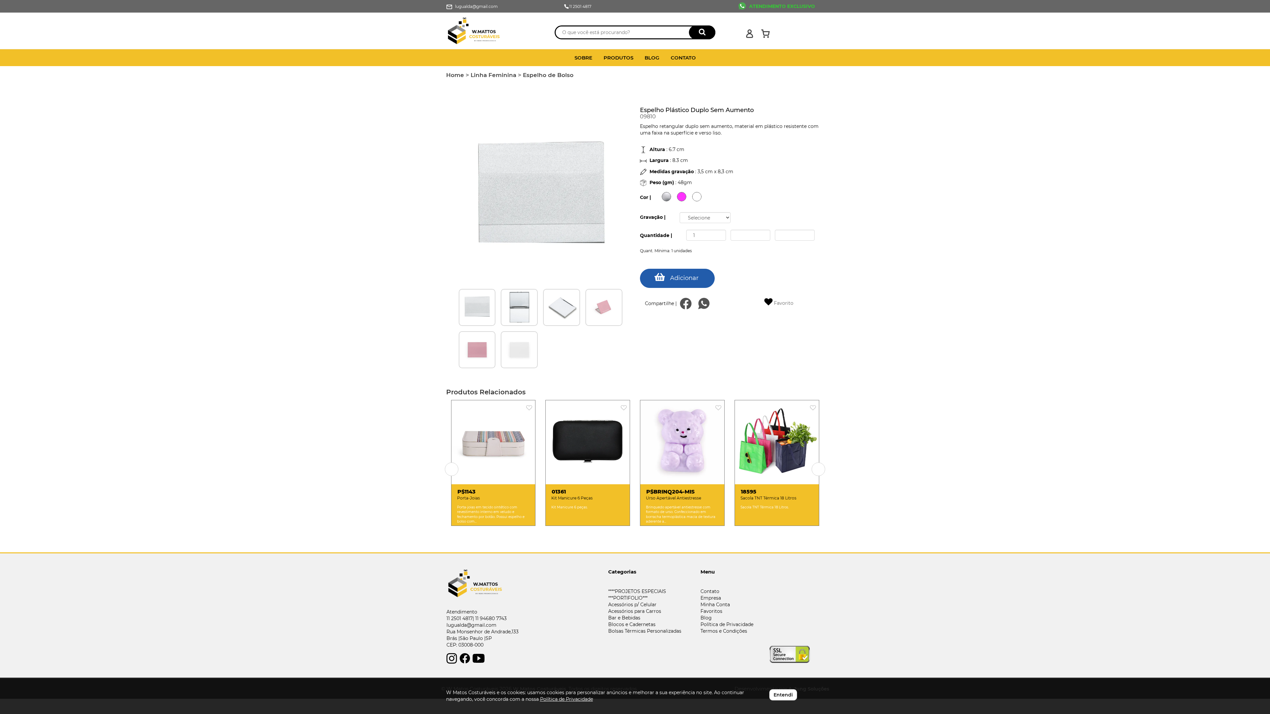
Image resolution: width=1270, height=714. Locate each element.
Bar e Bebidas (624, 618)
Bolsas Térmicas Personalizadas (644, 631)
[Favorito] (530, 408)
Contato (709, 591)
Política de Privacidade (726, 624)
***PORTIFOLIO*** (628, 598)
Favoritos (711, 611)
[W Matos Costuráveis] (493, 31)
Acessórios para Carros (634, 611)
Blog (706, 618)
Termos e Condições (723, 631)
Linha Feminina (493, 75)
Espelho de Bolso (548, 75)
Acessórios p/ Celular (632, 605)
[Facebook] (686, 303)
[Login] (749, 33)
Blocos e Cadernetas (632, 624)
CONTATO (683, 58)
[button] (451, 469)
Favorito (783, 303)
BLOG (652, 58)
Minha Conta (715, 605)
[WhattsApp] (704, 303)
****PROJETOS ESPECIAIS (637, 591)
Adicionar (684, 278)
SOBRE (583, 58)
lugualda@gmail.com (471, 625)
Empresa (710, 598)
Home (455, 75)
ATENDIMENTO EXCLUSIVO (782, 6)
